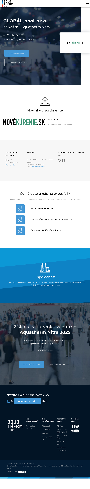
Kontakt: (31, 152)
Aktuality (46, 430)
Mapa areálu (10, 165)
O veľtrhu (46, 433)
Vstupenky (46, 426)
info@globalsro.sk (38, 167)
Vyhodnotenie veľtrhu (27, 401)
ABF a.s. (60, 426)
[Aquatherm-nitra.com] (7, 3)
